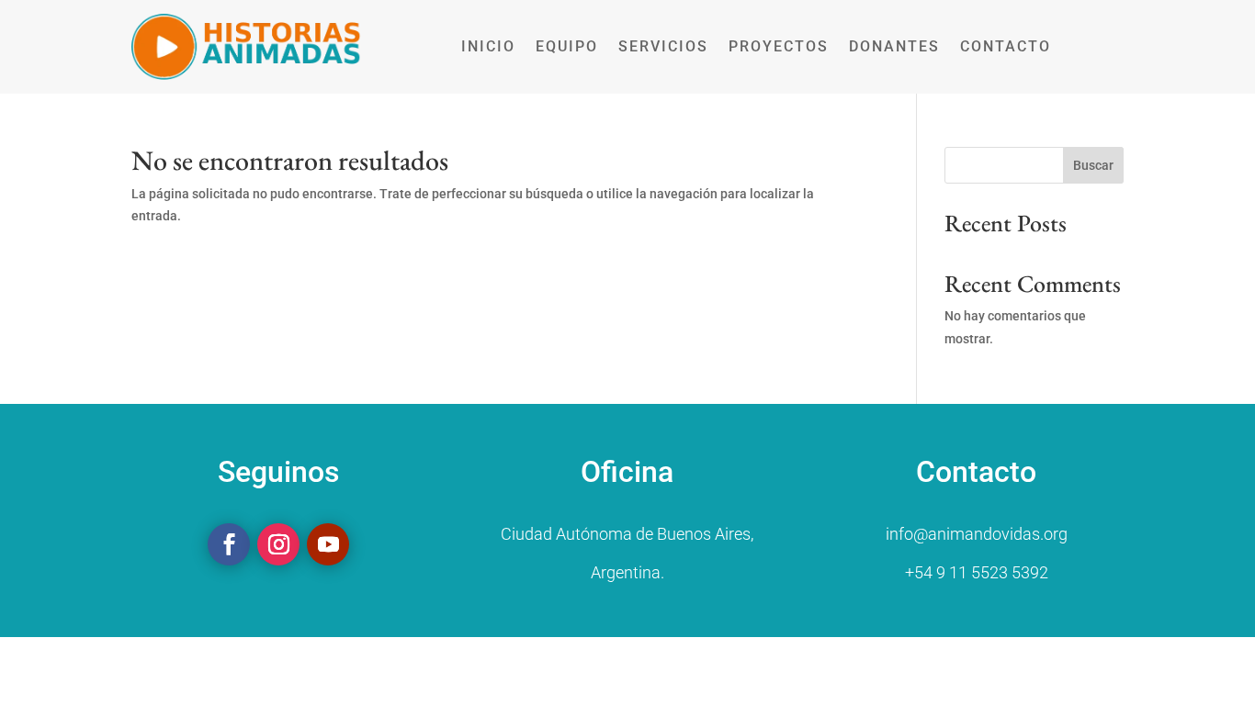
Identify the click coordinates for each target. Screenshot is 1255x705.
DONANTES (894, 46)
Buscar (1093, 165)
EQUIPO (567, 46)
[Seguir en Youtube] (328, 544)
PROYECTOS (779, 46)
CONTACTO (1005, 46)
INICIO (488, 46)
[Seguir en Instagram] (278, 544)
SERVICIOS (663, 46)
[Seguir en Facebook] (229, 544)
